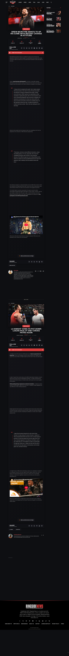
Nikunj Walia (20, 38)
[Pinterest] (32, 48)
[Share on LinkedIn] (34, 262)
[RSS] (49, 621)
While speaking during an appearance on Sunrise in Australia (22, 383)
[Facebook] (22, 48)
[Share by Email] (42, 262)
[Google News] (27, 48)
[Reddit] (42, 48)
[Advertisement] (17, 141)
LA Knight (11, 529)
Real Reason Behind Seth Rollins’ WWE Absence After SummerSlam (50, 19)
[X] (24, 48)
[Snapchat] (39, 48)
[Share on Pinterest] (37, 262)
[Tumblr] (36, 621)
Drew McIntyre (12, 265)
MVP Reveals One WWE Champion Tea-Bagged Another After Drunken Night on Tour (51, 32)
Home (20, 2)
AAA (38, 2)
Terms (62, 623)
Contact (37, 623)
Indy (47, 2)
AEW (30, 2)
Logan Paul (18, 529)
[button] (51, 2)
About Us (31, 623)
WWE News (12, 6)
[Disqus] (26, 573)
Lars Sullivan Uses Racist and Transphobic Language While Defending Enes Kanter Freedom (51, 13)
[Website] (35, 271)
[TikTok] (46, 621)
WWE (25, 2)
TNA (34, 2)
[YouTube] (34, 48)
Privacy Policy (55, 623)
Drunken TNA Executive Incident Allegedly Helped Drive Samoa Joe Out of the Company (51, 25)
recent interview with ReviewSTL (19, 81)
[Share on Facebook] (29, 262)
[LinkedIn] (29, 48)
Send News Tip (8, 623)
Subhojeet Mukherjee (20, 335)
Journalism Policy (45, 623)
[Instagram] (37, 48)
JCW (43, 2)
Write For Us (16, 623)
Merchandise (24, 623)
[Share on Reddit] (39, 262)
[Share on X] (32, 262)
